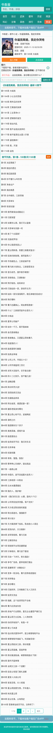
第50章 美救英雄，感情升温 (13, 430)
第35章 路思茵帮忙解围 (11, 348)
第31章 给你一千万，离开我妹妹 (15, 326)
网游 (48, 16)
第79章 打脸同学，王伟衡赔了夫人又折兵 (18, 589)
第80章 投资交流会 (9, 595)
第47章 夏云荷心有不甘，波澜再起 (15, 414)
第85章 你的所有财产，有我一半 (15, 622)
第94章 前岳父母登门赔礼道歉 (14, 671)
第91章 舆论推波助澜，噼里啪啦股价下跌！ (19, 655)
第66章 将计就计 (8, 518)
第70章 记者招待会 (9, 540)
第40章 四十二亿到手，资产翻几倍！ (16, 376)
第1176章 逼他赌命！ (10, 140)
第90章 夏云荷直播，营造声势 (14, 649)
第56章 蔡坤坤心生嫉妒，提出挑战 (15, 463)
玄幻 (13, 16)
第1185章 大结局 (31, 54)
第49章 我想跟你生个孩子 (12, 425)
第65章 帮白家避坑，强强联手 (14, 512)
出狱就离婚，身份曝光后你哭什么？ (27, 75)
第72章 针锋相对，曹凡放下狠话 (15, 551)
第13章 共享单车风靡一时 (12, 228)
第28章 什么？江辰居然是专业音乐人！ (17, 310)
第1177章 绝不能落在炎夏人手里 (15, 134)
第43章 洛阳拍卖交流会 (11, 392)
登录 (48, 21)
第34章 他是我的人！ (10, 343)
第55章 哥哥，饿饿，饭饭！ (13, 458)
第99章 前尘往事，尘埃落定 (13, 699)
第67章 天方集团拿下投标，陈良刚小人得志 (19, 523)
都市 (31, 16)
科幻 (5, 21)
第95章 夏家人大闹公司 (11, 677)
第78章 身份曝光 (8, 584)
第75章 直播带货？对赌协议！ (14, 567)
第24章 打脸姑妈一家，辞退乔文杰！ (16, 288)
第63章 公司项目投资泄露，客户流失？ (17, 502)
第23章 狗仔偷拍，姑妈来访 (13, 283)
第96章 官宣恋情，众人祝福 (13, 682)
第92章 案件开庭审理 (10, 660)
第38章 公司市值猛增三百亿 (13, 365)
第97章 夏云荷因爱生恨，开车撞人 (15, 688)
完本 (39, 21)
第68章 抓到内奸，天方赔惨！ (14, 529)
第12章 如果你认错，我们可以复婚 (15, 222)
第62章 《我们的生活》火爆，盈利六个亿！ (19, 496)
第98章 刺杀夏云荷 (9, 693)
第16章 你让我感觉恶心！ (12, 244)
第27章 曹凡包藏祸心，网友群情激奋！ (17, 304)
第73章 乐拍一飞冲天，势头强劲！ (15, 556)
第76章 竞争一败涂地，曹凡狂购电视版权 (18, 573)
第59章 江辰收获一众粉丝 (12, 480)
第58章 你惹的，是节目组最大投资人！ (17, 474)
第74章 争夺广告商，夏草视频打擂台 (16, 562)
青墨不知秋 (25, 43)
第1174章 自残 (7, 151)
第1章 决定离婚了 (8, 162)
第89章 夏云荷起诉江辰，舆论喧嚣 (15, 644)
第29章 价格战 (7, 315)
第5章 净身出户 (7, 184)
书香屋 (5, 4)
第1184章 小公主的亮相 (11, 96)
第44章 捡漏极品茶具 (10, 398)
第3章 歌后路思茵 (8, 173)
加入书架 (14, 59)
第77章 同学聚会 (8, 578)
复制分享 (47, 79)
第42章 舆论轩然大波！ (11, 387)
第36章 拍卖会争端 (9, 354)
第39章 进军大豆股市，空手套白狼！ (16, 370)
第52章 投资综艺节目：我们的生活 (15, 441)
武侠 (22, 16)
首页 (5, 16)
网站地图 (26, 729)
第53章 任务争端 (8, 447)
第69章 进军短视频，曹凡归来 (14, 534)
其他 (22, 21)
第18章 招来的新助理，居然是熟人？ (16, 255)
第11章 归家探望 (8, 217)
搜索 (48, 9)
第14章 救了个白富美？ (11, 233)
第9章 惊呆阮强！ (8, 206)
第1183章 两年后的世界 (11, 101)
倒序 (48, 156)
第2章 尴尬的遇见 (8, 168)
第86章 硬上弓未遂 (9, 627)
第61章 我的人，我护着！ (12, 491)
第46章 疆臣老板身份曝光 (12, 408)
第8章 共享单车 (7, 200)
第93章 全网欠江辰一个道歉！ (14, 666)
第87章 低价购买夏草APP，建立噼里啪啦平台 (20, 633)
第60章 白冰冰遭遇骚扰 (11, 485)
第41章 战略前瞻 (8, 381)
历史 (39, 16)
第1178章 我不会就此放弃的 (13, 129)
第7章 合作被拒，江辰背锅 (12, 195)
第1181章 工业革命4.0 (10, 112)
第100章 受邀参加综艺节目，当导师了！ (18, 704)
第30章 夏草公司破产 (10, 321)
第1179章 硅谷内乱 (9, 123)
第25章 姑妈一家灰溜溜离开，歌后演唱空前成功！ (22, 294)
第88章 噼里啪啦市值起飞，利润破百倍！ (18, 638)
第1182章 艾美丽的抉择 (11, 107)
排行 (31, 21)
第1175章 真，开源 (9, 145)
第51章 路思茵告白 (9, 436)
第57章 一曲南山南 (9, 469)
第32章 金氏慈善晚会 (10, 332)
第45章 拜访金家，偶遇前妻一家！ (15, 403)
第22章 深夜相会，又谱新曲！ (14, 277)
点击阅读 (39, 59)
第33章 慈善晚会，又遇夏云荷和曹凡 (16, 337)
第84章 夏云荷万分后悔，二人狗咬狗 (16, 616)
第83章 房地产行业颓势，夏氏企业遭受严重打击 (21, 611)
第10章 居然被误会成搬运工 (13, 211)
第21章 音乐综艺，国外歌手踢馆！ (15, 272)
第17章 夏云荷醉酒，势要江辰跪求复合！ (18, 250)
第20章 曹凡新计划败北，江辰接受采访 (17, 266)
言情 (13, 21)
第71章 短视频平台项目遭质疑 (14, 545)
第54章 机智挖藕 (8, 452)
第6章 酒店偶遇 (7, 190)
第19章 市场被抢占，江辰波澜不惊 (15, 261)
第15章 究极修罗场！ (10, 239)
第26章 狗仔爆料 (8, 299)
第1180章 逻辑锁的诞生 (11, 118)
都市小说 (13, 34)
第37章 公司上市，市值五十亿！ (15, 359)
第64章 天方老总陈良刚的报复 (14, 507)
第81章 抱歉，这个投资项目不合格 (15, 600)
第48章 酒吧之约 (8, 419)
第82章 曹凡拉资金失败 (11, 606)
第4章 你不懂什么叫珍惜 (11, 179)
